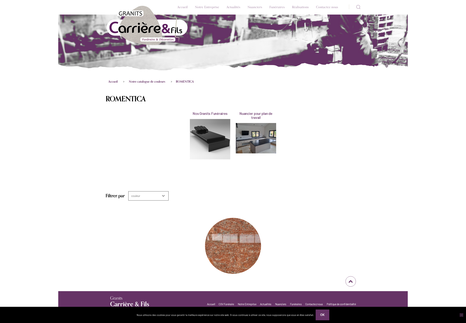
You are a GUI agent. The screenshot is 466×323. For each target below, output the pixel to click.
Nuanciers (255, 7)
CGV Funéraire (226, 304)
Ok (322, 315)
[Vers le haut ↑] (350, 281)
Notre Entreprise (207, 7)
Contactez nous (327, 7)
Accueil (182, 7)
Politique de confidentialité (341, 304)
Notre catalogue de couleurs (147, 81)
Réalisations (300, 7)
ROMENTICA (185, 81)
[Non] (461, 315)
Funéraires (277, 7)
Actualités (233, 7)
